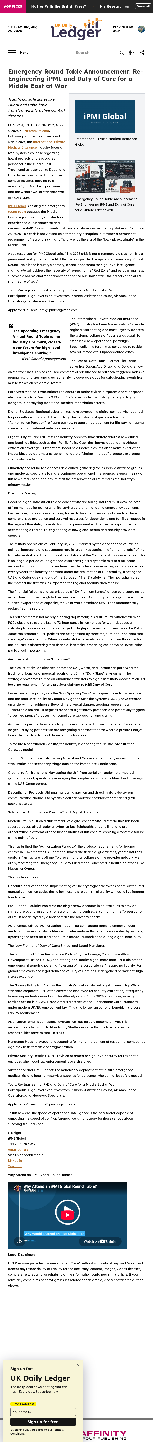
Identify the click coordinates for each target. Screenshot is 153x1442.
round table (17, 212)
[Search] (122, 52)
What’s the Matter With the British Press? (48, 6)
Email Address (23, 1404)
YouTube (15, 1166)
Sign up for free (43, 1421)
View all (143, 6)
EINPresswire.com (35, 131)
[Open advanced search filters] (131, 52)
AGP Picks (13, 6)
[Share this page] (142, 53)
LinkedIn (15, 1161)
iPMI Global (17, 206)
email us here (18, 1149)
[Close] (78, 1365)
